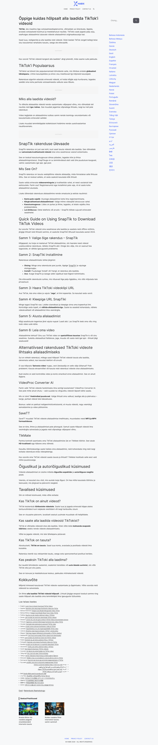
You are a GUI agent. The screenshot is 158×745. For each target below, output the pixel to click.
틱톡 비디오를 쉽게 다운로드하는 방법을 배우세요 (39, 685)
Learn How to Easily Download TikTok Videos (39, 606)
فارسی (111, 148)
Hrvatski (112, 68)
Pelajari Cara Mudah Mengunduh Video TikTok (46, 610)
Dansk (111, 46)
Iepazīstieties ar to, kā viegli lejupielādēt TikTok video (42, 628)
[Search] (136, 20)
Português (113, 97)
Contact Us (86, 9)
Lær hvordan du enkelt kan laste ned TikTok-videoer (40, 637)
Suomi (111, 108)
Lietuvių (112, 79)
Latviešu (112, 75)
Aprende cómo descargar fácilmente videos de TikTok (42, 608)
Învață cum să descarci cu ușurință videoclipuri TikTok (42, 644)
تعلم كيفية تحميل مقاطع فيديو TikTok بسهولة (50, 669)
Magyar (112, 82)
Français (112, 64)
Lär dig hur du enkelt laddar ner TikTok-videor (40, 651)
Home (66, 9)
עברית (111, 137)
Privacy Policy (75, 9)
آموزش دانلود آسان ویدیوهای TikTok (52, 671)
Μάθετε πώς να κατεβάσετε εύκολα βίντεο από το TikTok (45, 658)
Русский (112, 130)
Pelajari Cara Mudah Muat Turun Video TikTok (44, 613)
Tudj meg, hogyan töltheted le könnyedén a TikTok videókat (44, 633)
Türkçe (112, 119)
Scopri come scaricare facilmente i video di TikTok (40, 626)
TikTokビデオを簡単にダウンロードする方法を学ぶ (40, 678)
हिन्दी (110, 152)
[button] (93, 9)
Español (112, 61)
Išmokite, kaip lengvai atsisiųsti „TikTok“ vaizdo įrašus (42, 631)
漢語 (111, 166)
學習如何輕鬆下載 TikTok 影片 (35, 682)
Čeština (112, 42)
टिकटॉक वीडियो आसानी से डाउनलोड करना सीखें (34, 673)
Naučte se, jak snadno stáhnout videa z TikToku (40, 615)
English (112, 57)
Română (112, 101)
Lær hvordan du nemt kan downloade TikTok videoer (41, 617)
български (113, 126)
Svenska (112, 112)
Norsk (111, 90)
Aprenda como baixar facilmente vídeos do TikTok (42, 642)
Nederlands (114, 86)
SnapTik (72, 265)
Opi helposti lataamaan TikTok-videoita (36, 649)
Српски (112, 133)
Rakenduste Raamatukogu (34, 690)
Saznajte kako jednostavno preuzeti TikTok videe (41, 624)
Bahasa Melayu (115, 39)
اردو (110, 141)
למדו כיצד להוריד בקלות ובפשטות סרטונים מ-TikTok (48, 664)
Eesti (21, 690)
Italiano (112, 72)
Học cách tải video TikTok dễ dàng (37, 653)
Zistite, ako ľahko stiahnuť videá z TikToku (40, 646)
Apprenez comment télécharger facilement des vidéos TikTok (44, 622)
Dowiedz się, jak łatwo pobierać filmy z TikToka (39, 640)
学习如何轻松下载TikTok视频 (34, 680)
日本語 (112, 159)
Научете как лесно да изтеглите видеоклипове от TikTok (45, 660)
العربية (111, 144)
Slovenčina (113, 104)
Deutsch (112, 50)
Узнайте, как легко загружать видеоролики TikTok (42, 662)
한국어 (112, 170)
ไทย (110, 155)
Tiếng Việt (113, 115)
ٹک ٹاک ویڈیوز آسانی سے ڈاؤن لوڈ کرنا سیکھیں (51, 667)
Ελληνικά (113, 123)
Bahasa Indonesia (116, 35)
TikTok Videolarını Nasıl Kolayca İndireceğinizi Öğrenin (41, 655)
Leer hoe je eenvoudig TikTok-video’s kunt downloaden (44, 635)
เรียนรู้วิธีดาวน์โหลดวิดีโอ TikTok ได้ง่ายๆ (38, 676)
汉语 (111, 163)
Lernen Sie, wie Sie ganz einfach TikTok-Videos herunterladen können (47, 619)
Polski (111, 93)
